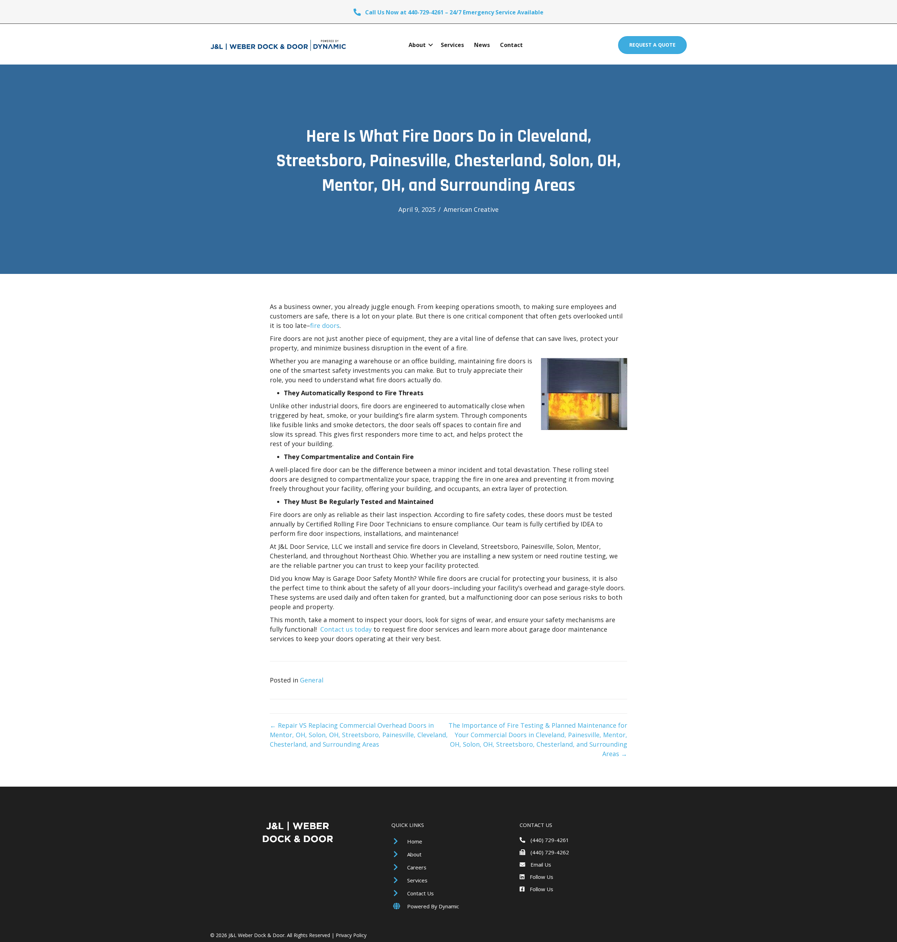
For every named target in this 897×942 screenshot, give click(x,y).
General (311, 680)
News (482, 45)
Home (414, 841)
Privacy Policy (351, 935)
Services (452, 45)
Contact (511, 45)
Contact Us (420, 893)
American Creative (471, 209)
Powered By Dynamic (433, 906)
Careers (416, 867)
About (417, 45)
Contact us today (346, 629)
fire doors (325, 325)
